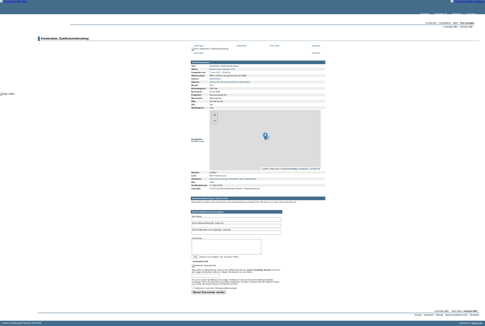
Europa (224, 179)
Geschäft (233, 179)
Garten (12, 62)
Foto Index (274, 46)
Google (200, 141)
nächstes (316, 46)
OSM (194, 141)
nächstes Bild (466, 27)
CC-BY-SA (315, 168)
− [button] (215, 120)
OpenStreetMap (289, 168)
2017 (218, 72)
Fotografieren (15, 66)
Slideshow (241, 46)
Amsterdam (215, 179)
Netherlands (220, 176)
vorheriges (198, 46)
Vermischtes (15, 77)
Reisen (12, 58)
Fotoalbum (14, 85)
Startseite (13, 39)
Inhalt (11, 50)
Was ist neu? (15, 42)
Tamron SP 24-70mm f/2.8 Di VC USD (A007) (230, 82)
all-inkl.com (477, 323)
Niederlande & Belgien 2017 (222, 69)
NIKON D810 (215, 79)
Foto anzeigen (467, 23)
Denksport (13, 73)
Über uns (13, 46)
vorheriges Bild (450, 27)
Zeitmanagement (17, 69)
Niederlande (251, 179)
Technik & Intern (17, 81)
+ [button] (215, 115)
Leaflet (265, 168)
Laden (241, 179)
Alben (455, 23)
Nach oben (457, 311)
